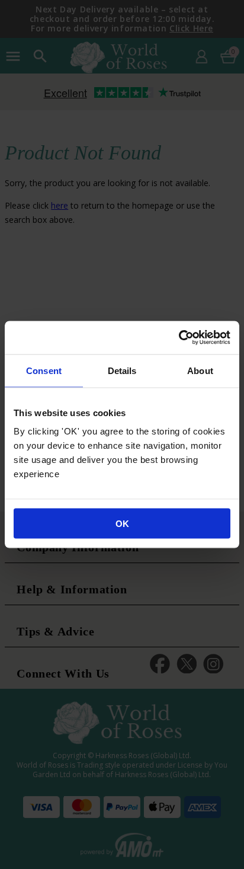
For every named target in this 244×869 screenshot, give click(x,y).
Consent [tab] (44, 370)
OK (122, 524)
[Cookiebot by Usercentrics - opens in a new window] (178, 338)
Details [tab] (122, 370)
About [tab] (200, 370)
